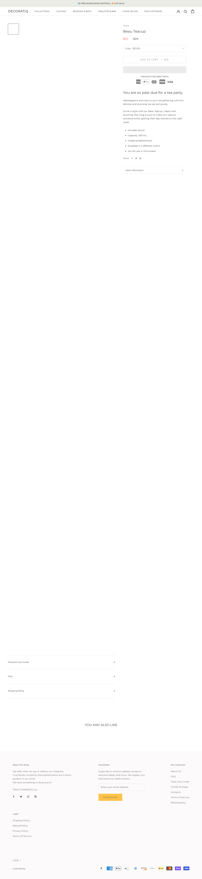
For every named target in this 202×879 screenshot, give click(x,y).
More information (135, 170)
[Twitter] (136, 158)
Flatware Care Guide (18, 662)
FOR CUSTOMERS (153, 11)
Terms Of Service (22, 836)
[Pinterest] (140, 158)
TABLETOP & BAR (107, 11)
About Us (176, 771)
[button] (154, 69)
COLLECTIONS (41, 11)
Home (126, 25)
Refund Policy (20, 825)
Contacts (176, 792)
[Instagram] (28, 796)
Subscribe (110, 797)
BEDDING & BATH (82, 11)
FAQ (10, 676)
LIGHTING (61, 11)
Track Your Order (180, 781)
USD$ (15, 860)
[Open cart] (192, 11)
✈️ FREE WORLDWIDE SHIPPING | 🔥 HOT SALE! (101, 3)
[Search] (185, 11)
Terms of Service (180, 797)
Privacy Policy (20, 830)
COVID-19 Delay (179, 786)
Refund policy (178, 802)
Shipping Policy (16, 690)
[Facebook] (132, 158)
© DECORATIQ (19, 869)
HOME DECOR (130, 11)
